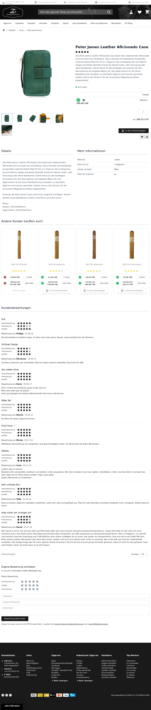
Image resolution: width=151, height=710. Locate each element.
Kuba (53, 661)
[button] (12, 707)
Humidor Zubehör (108, 677)
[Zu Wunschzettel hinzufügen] (142, 137)
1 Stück (67, 277)
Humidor (43, 23)
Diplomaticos (81, 668)
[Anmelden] (131, 12)
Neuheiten (116, 23)
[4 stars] (33, 582)
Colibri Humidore (108, 666)
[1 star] (22, 582)
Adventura (130, 661)
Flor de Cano (81, 673)
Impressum (31, 670)
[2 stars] (26, 582)
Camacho (130, 666)
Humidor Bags (107, 668)
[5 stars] (37, 582)
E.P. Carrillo (131, 670)
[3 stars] (30, 582)
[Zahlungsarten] (53, 695)
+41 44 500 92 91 (11, 671)
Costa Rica (55, 675)
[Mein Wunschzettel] (139, 12)
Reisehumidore (107, 675)
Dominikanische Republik (62, 663)
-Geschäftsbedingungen (98, 624)
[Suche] (109, 12)
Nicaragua (55, 668)
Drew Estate (131, 668)
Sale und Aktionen (99, 23)
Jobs (28, 666)
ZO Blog (128, 23)
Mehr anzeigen (61, 681)
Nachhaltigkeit (32, 663)
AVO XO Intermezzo (132, 264)
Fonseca (79, 675)
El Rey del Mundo (83, 670)
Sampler (31, 23)
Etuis (21, 30)
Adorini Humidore (108, 661)
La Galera (130, 675)
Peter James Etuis (34, 30)
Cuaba (79, 666)
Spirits (66, 23)
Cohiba (79, 663)
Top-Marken (132, 655)
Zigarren (7, 23)
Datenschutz (31, 675)
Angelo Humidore (108, 663)
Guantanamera (82, 677)
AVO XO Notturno (57, 264)
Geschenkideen (79, 23)
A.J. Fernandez (132, 663)
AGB (28, 673)
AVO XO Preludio (19, 264)
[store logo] (12, 12)
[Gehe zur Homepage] (4, 30)
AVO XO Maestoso (94, 264)
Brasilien (55, 673)
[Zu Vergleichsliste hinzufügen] (147, 137)
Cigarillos (19, 23)
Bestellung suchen (34, 668)
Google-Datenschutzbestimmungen (69, 624)
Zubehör (55, 23)
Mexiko (54, 677)
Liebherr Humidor (108, 670)
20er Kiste (67, 283)
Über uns (30, 661)
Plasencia (130, 677)
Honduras (55, 666)
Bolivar (79, 661)
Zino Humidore (107, 673)
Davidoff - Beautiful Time (61, 670)
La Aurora (130, 673)
